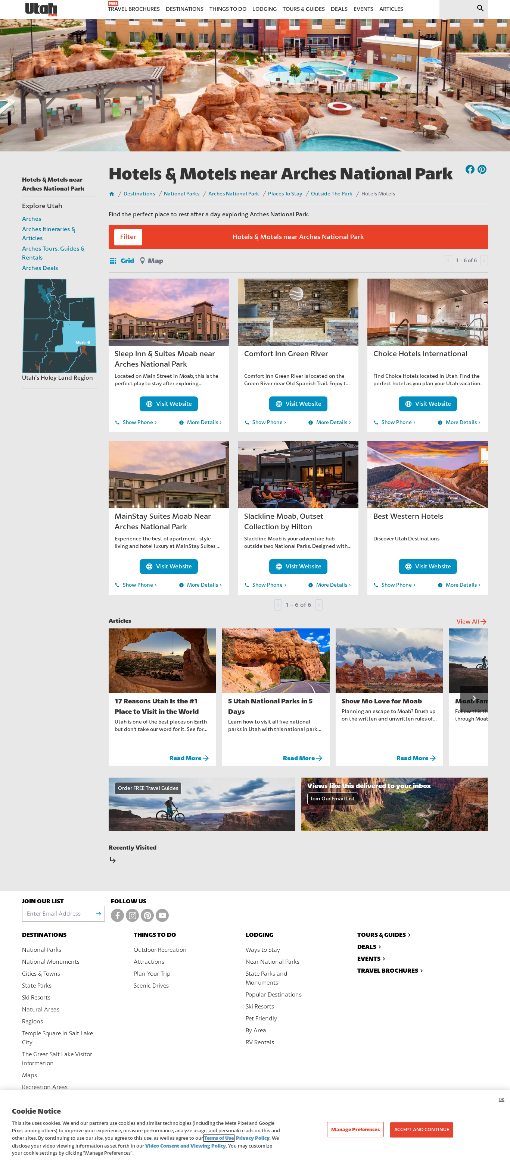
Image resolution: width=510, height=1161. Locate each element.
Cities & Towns (41, 973)
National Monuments (51, 961)
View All (472, 621)
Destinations (139, 194)
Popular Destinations (274, 994)
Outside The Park (331, 194)
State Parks (37, 985)
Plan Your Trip (152, 973)
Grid (121, 260)
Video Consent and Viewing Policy (185, 1146)
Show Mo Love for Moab (382, 701)
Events (368, 958)
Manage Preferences (355, 1129)
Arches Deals (40, 268)
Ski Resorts (36, 997)
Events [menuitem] (363, 9)
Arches (31, 219)
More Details (201, 423)
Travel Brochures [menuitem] (134, 9)
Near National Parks (272, 961)
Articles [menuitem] (391, 9)
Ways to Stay (263, 950)
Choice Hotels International (420, 353)
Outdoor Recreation (160, 950)
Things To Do (155, 934)
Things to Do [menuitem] (227, 9)
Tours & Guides (381, 934)
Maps (29, 1075)
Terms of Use (219, 1138)
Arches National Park (233, 194)
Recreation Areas (45, 1087)
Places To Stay (285, 194)
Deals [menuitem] (339, 9)
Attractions (149, 961)
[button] (474, 699)
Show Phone (136, 423)
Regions (32, 1021)
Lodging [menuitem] (264, 9)
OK (501, 1099)
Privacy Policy (253, 1138)
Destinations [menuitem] (184, 9)
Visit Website (169, 404)
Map (155, 261)
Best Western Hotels (408, 516)
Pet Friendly (261, 1018)
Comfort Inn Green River (286, 353)
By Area (256, 1030)
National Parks (181, 194)
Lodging (259, 934)
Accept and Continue (421, 1129)
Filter (128, 237)
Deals (366, 946)
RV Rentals (260, 1042)
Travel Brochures (387, 970)
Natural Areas (40, 1009)
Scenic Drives (151, 985)
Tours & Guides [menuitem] (304, 9)
